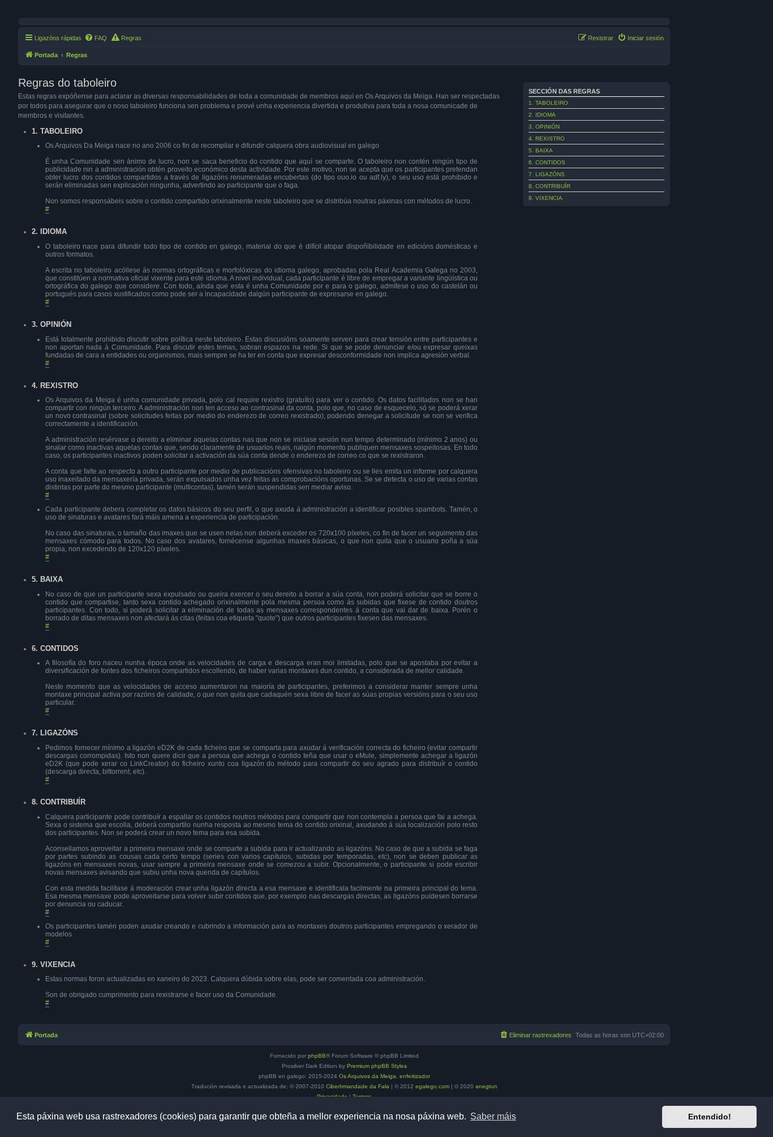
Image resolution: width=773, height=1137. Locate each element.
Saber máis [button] (493, 1116)
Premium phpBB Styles (377, 1066)
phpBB (317, 1056)
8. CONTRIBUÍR (549, 186)
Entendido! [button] (709, 1116)
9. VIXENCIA (545, 198)
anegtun (486, 1086)
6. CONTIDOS (547, 162)
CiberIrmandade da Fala (357, 1086)
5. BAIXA (541, 150)
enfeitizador (415, 1076)
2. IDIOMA (542, 115)
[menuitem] (95, 38)
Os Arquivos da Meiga (367, 1076)
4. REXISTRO (547, 138)
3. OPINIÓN (544, 127)
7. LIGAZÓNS (547, 174)
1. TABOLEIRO (548, 103)
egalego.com (432, 1086)
